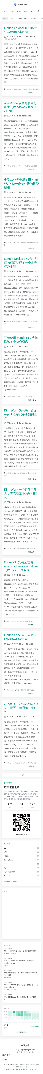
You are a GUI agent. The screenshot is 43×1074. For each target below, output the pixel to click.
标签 (26, 11)
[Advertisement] (21, 915)
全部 (5, 18)
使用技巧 (25, 321)
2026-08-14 (12, 423)
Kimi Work (26, 192)
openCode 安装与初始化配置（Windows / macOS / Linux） (20, 107)
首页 (5, 11)
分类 (12, 11)
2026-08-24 (12, 116)
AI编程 (8, 166)
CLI (23, 621)
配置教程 (33, 166)
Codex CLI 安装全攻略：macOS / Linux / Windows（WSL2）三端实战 (21, 566)
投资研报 (30, 242)
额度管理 (28, 89)
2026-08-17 (12, 346)
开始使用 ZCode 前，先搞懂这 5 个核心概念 (20, 997)
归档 (19, 11)
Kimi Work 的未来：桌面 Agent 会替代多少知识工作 (20, 414)
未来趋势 (31, 473)
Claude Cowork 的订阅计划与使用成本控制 (20, 951)
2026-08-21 (12, 192)
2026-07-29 (12, 716)
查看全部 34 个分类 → (11, 881)
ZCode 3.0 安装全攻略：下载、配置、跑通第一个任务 (21, 707)
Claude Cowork (28, 36)
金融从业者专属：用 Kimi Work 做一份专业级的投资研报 (21, 183)
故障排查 (23, 690)
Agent (18, 396)
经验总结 (33, 548)
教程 (19, 89)
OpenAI (27, 621)
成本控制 (35, 89)
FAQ (17, 690)
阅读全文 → (32, 93)
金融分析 (23, 242)
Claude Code (27, 644)
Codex (25, 575)
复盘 (28, 548)
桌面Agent (23, 473)
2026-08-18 (12, 271)
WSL (32, 621)
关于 (32, 11)
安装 (28, 690)
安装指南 (27, 166)
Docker (33, 18)
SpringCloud (22, 18)
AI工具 (8, 242)
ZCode (25, 346)
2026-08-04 (12, 575)
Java (12, 18)
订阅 (23, 89)
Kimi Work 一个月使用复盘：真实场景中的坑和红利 (20, 493)
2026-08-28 (12, 36)
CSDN (5, 1059)
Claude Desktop (29, 271)
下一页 (21, 775)
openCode (26, 116)
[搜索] (38, 11)
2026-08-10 (12, 502)
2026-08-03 (12, 644)
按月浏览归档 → (21, 1032)
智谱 (34, 763)
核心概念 (29, 396)
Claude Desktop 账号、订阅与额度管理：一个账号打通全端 (21, 262)
